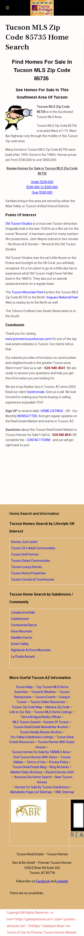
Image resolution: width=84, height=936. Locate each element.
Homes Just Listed (24, 542)
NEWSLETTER (27, 416)
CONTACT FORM (38, 440)
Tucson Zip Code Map (27, 707)
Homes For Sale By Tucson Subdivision (42, 787)
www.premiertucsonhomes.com (28, 339)
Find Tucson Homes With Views (35, 757)
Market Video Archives (26, 772)
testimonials (36, 392)
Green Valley (20, 644)
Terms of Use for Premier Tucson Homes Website (42, 932)
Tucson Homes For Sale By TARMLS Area (41, 752)
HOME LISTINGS (52, 411)
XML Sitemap (64, 792)
